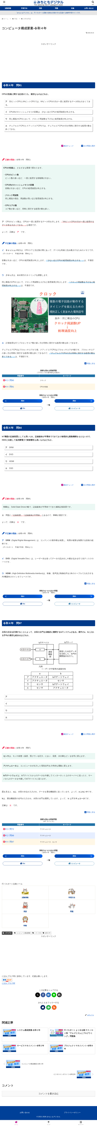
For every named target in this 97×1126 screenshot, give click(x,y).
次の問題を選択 (89, 146)
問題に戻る (91, 363)
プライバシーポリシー (72, 1112)
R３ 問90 (9, 380)
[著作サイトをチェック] (42, 1007)
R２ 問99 (9, 835)
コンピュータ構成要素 (23, 933)
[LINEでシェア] (54, 994)
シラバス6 (37, 933)
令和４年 (48, 933)
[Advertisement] (48, 62)
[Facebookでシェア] (43, 994)
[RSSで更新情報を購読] (54, 1007)
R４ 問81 (9, 387)
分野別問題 (8, 933)
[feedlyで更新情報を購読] (48, 1007)
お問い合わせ (25, 1112)
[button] (59, 994)
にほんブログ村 (8, 983)
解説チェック (69, 146)
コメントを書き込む (48, 1093)
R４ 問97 (9, 842)
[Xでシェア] (37, 994)
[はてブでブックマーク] (48, 994)
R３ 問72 (9, 829)
